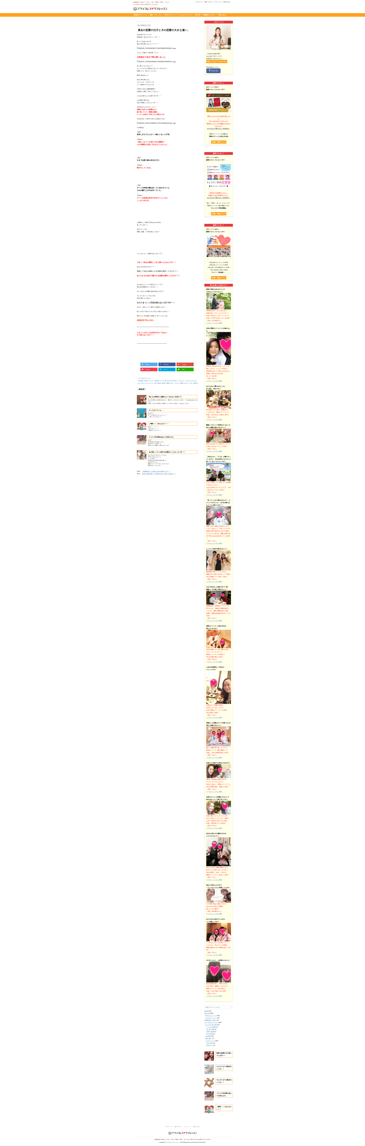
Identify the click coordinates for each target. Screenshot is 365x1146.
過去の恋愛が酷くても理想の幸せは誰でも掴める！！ (159, 474)
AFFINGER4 (202, 1142)
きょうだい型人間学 (211, 1024)
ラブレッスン (217, 2)
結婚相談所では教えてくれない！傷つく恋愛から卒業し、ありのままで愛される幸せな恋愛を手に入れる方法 (182, 1139)
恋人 (142, 383)
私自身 (159, 383)
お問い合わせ (226, 2)
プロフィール (199, 2)
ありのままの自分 (172, 380)
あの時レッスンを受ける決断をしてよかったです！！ (167, 452)
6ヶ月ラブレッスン (211, 1018)
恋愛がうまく (170, 383)
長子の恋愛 (209, 1034)
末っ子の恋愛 (210, 1029)
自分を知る (209, 1043)
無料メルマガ (208, 2)
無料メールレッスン (156, 15)
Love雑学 (208, 1036)
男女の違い (208, 1038)
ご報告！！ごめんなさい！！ (159, 423)
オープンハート (149, 383)
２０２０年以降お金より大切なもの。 (162, 437)
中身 (155, 383)
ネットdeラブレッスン (185, 15)
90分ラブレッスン (170, 15)
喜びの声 (197, 15)
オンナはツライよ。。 (156, 410)
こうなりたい (181, 380)
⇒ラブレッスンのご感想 (214, 323)
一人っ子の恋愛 (211, 1027)
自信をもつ (209, 1045)
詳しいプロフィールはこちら (217, 61)
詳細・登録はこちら (219, 142)
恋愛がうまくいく (185, 383)
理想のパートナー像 (160, 380)
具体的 (163, 383)
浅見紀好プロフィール (140, 15)
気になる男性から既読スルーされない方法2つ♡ (165, 397)
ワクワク (176, 383)
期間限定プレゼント (209, 15)
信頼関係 (141, 380)
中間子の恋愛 (210, 1031)
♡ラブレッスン (210, 1040)
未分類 (206, 1011)
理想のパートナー (149, 380)
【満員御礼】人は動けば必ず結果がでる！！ (156, 471)
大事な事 (195, 383)
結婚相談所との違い (210, 1020)
